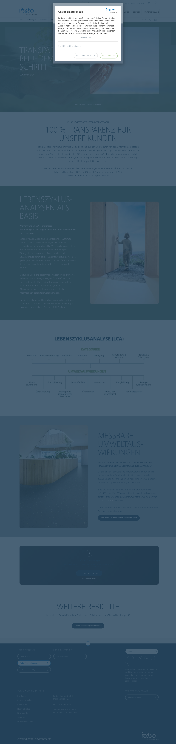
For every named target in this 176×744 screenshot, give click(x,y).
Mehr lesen (85, 37)
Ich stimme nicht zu (86, 56)
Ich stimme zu (108, 56)
